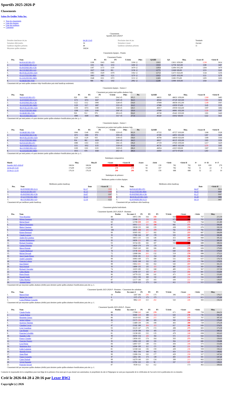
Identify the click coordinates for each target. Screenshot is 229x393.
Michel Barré (24, 222)
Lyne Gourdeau (25, 328)
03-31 (196, 192)
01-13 (85, 192)
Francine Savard (25, 365)
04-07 (196, 189)
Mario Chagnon (25, 227)
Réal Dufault (24, 267)
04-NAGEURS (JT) (27, 62)
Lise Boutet (23, 331)
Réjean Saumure (25, 219)
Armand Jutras (24, 282)
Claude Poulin (24, 312)
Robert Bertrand (25, 232)
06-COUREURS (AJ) (27, 70)
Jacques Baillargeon (26, 240)
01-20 (196, 197)
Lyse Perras (23, 344)
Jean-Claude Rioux (26, 256)
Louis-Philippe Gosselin (28, 300)
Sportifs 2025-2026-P (15, 165)
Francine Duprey (25, 341)
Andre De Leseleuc (26, 238)
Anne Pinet (23, 354)
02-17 (85, 189)
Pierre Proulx (24, 274)
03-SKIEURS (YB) (26, 81)
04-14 (196, 200)
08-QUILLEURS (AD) (28, 73)
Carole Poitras (24, 315)
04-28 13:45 (87, 40)
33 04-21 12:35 (13, 171)
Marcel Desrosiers (26, 225)
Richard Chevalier (26, 269)
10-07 (85, 194)
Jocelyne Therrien (26, 323)
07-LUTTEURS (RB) (27, 75)
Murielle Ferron (25, 352)
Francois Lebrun (25, 261)
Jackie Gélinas (24, 320)
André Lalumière (25, 259)
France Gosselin (25, 357)
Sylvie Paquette (25, 362)
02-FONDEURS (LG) (28, 65)
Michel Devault (25, 253)
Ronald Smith (24, 277)
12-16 (85, 200)
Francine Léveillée (26, 333)
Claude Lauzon (25, 235)
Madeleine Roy (25, 346)
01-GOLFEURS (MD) (28, 78)
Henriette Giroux (25, 318)
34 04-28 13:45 (13, 168)
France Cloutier (25, 338)
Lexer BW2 (61, 378)
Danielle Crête (24, 336)
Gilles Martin (24, 272)
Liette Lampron (25, 349)
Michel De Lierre (25, 297)
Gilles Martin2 (24, 280)
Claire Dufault (24, 359)
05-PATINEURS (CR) (28, 68)
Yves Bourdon (24, 217)
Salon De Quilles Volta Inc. (14, 16)
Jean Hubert (24, 264)
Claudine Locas (25, 325)
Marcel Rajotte (25, 248)
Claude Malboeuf (26, 251)
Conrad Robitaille (26, 230)
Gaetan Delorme (25, 246)
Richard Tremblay (26, 243)
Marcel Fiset (24, 295)
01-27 (196, 194)
